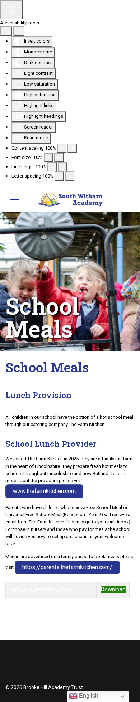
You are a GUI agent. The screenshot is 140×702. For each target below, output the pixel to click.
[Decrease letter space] (59, 176)
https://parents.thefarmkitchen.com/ (67, 567)
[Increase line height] (62, 166)
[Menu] (14, 199)
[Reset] (6, 31)
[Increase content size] (72, 148)
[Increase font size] (59, 157)
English (88, 696)
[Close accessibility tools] (18, 31)
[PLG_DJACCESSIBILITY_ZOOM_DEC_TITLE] (61, 148)
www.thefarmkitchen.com (44, 491)
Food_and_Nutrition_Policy (41, 589)
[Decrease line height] (52, 166)
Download (113, 589)
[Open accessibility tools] (11, 9)
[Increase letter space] (69, 176)
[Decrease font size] (48, 157)
